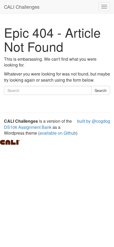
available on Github (58, 133)
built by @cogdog (93, 121)
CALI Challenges (22, 6)
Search (101, 90)
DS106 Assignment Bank (27, 127)
